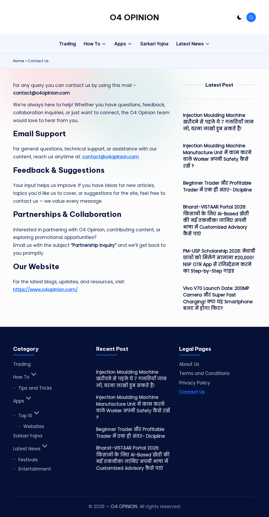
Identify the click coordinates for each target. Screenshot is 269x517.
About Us (189, 364)
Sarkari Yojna (27, 436)
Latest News (26, 449)
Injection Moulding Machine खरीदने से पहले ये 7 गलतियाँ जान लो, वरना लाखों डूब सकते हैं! (218, 122)
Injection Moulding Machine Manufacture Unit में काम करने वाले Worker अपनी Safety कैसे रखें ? (217, 156)
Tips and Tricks (35, 388)
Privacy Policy (194, 383)
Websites (33, 426)
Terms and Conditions (204, 373)
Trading (22, 364)
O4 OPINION (134, 17)
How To (21, 377)
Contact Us (192, 392)
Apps (18, 401)
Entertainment (34, 469)
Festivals (28, 460)
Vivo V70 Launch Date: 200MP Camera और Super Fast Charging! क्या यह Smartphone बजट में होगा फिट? (218, 298)
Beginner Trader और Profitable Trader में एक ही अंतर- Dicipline (217, 186)
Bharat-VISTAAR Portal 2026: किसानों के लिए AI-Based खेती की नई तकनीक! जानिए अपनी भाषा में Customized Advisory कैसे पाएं (216, 220)
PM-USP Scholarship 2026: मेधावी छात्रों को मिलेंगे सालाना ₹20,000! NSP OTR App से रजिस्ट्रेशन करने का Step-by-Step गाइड (219, 261)
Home (18, 61)
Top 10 (25, 415)
